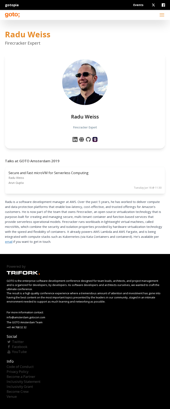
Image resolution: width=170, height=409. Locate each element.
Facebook (19, 346)
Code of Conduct (20, 366)
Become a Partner (21, 376)
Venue (12, 396)
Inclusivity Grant (20, 386)
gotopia (12, 4)
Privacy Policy (17, 371)
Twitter (18, 341)
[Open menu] (162, 15)
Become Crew (18, 391)
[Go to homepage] (12, 15)
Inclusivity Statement (23, 381)
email (8, 241)
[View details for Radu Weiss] (94, 139)
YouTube (19, 351)
